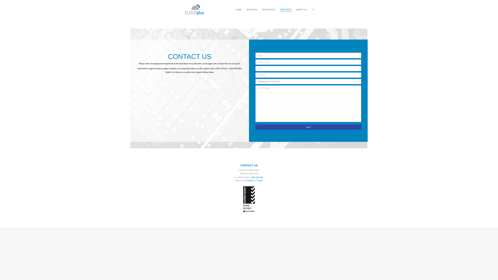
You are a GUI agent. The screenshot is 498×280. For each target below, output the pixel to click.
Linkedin (249, 180)
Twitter (260, 180)
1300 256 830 (256, 177)
